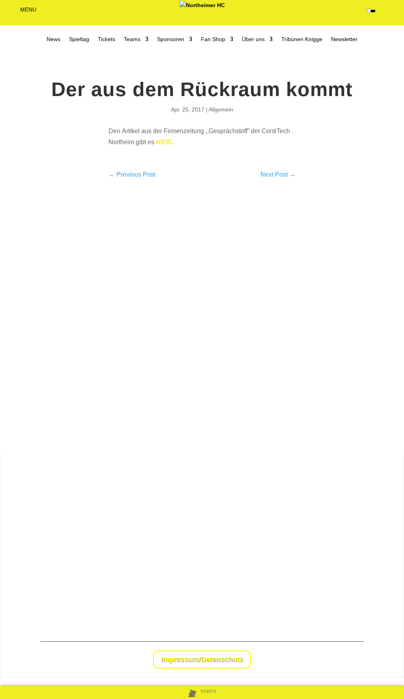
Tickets (106, 39)
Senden (381, 607)
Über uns (253, 39)
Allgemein (221, 109)
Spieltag (79, 39)
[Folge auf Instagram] (357, 660)
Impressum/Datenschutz (202, 659)
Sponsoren (170, 39)
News (53, 39)
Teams (132, 39)
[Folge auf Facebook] (341, 660)
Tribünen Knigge (301, 39)
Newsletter (344, 39)
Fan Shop (213, 39)
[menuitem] (202, 693)
